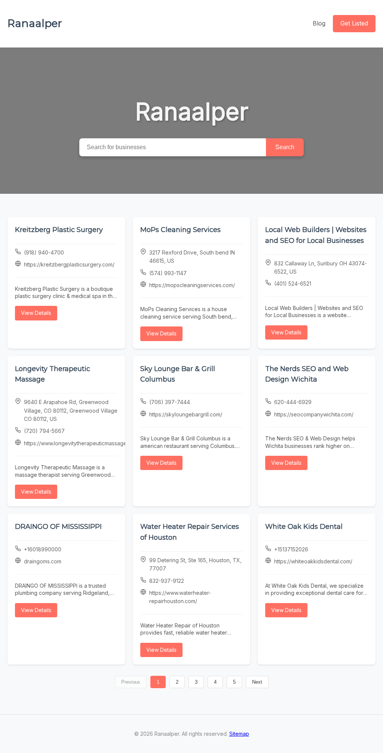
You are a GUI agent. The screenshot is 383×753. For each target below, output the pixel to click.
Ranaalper (34, 23)
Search (284, 147)
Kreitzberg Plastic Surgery (59, 230)
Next (257, 682)
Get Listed (354, 23)
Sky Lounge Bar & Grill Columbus (177, 374)
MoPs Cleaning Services (180, 230)
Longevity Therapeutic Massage (52, 374)
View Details (36, 313)
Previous (130, 682)
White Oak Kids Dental (304, 526)
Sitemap (239, 734)
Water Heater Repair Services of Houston (189, 532)
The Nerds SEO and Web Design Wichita (307, 374)
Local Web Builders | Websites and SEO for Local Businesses (316, 235)
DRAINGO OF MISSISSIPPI (58, 526)
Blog (319, 23)
